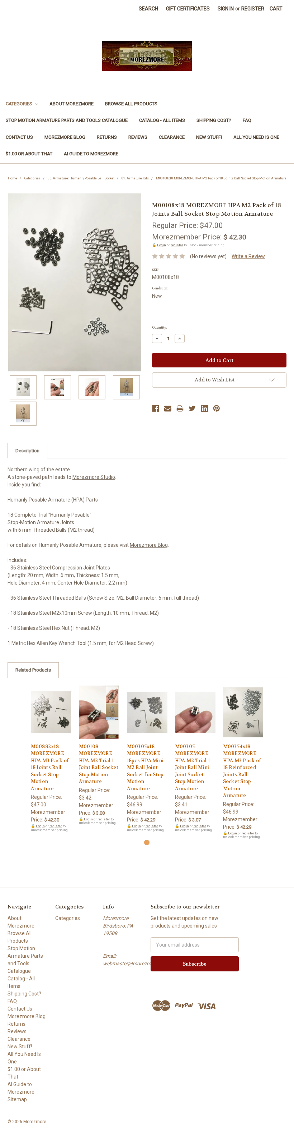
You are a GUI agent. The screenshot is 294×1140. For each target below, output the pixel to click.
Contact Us (19, 137)
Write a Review (248, 256)
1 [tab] (147, 842)
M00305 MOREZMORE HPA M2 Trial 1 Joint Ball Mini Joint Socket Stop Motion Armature (192, 767)
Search (148, 9)
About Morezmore (71, 103)
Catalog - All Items (162, 120)
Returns (107, 137)
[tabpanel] (51, 759)
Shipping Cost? (213, 120)
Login (161, 245)
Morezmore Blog (64, 137)
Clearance (172, 137)
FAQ (247, 120)
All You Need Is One (256, 137)
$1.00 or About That (29, 153)
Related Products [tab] (33, 670)
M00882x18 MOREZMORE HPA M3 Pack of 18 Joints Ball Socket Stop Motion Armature (50, 767)
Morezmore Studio (93, 477)
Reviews (137, 137)
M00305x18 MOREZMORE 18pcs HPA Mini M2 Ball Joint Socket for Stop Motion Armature (145, 767)
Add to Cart (51, 718)
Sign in (226, 9)
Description (27, 450)
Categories (19, 103)
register (177, 245)
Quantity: (159, 327)
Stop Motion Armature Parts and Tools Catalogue (67, 120)
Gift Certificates (188, 9)
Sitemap (17, 1099)
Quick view (51, 706)
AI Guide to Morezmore (91, 153)
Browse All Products (131, 103)
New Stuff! (209, 137)
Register (252, 9)
